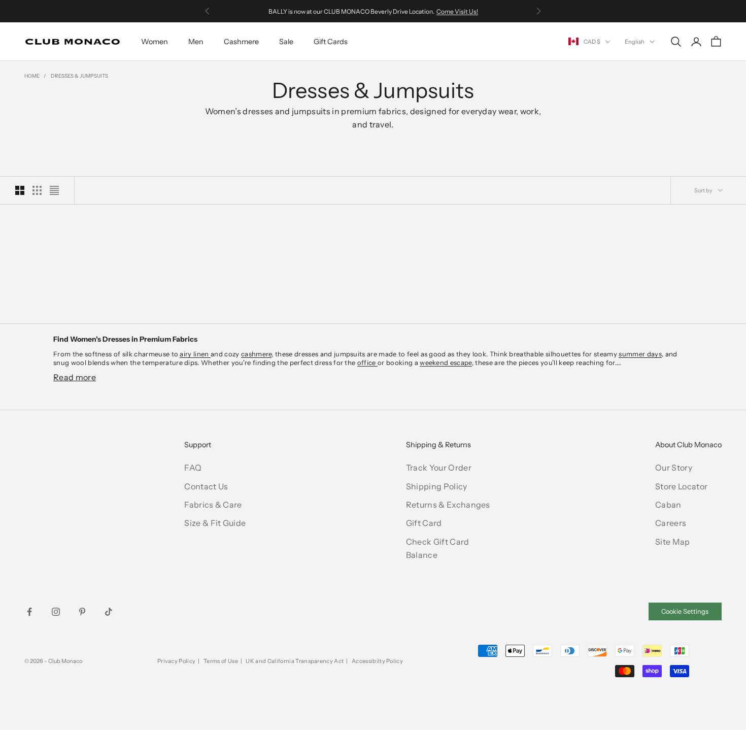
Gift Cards (331, 41)
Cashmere (241, 41)
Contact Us (206, 486)
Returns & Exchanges (448, 505)
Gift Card (424, 523)
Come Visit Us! (457, 11)
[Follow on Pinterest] (82, 612)
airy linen (195, 354)
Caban (668, 505)
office (367, 362)
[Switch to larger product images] (19, 190)
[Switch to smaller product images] (37, 190)
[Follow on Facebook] (29, 612)
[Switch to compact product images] (54, 190)
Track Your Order (438, 467)
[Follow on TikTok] (109, 612)
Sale (286, 41)
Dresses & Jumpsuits (79, 76)
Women (154, 41)
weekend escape (445, 362)
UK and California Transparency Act (295, 661)
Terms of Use (221, 661)
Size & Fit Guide (215, 523)
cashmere (256, 354)
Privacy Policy (176, 661)
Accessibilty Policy (377, 661)
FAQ (192, 467)
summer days (640, 354)
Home (32, 76)
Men (196, 41)
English (635, 41)
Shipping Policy (436, 486)
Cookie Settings (684, 611)
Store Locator (681, 486)
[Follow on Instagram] (56, 612)
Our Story (673, 467)
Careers (670, 523)
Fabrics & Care (213, 505)
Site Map (672, 542)
